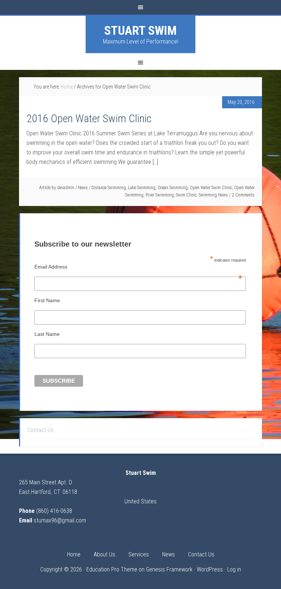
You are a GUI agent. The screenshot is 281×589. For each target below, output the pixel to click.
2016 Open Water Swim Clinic (88, 118)
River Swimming (160, 195)
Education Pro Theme (111, 569)
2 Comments (243, 195)
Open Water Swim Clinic (211, 187)
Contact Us (40, 430)
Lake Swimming (142, 187)
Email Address (138, 267)
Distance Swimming (108, 187)
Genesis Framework (169, 569)
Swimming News (213, 195)
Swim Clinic (186, 195)
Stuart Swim (140, 30)
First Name (47, 300)
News (83, 187)
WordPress (210, 569)
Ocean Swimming (173, 187)
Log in (234, 569)
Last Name (47, 334)
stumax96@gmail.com (60, 520)
